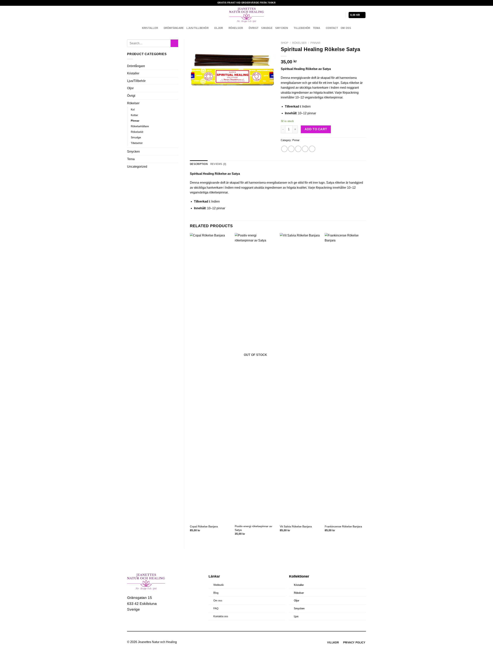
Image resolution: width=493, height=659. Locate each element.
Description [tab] (199, 164)
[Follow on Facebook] (130, 621)
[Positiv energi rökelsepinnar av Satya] (255, 377)
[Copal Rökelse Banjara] (210, 377)
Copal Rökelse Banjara (204, 526)
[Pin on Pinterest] (305, 149)
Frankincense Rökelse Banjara (343, 526)
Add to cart (316, 129)
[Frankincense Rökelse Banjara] (345, 377)
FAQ (215, 608)
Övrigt (254, 28)
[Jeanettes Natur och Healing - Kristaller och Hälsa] (246, 15)
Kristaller (150, 28)
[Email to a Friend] (298, 149)
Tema (316, 28)
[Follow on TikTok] (145, 621)
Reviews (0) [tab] (218, 164)
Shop (284, 42)
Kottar (134, 115)
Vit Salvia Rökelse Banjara (296, 526)
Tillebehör (302, 28)
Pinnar (135, 120)
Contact (332, 28)
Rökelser (236, 28)
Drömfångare (174, 28)
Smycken (281, 28)
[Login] (340, 15)
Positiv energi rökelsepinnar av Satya (253, 528)
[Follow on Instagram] (138, 621)
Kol (133, 109)
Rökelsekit (137, 131)
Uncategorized (137, 166)
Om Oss (346, 28)
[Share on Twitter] (291, 149)
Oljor (218, 28)
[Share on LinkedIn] (312, 149)
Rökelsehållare (140, 126)
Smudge (266, 28)
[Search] (334, 15)
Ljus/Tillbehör (197, 28)
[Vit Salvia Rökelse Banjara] (300, 377)
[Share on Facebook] (284, 149)
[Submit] (174, 43)
